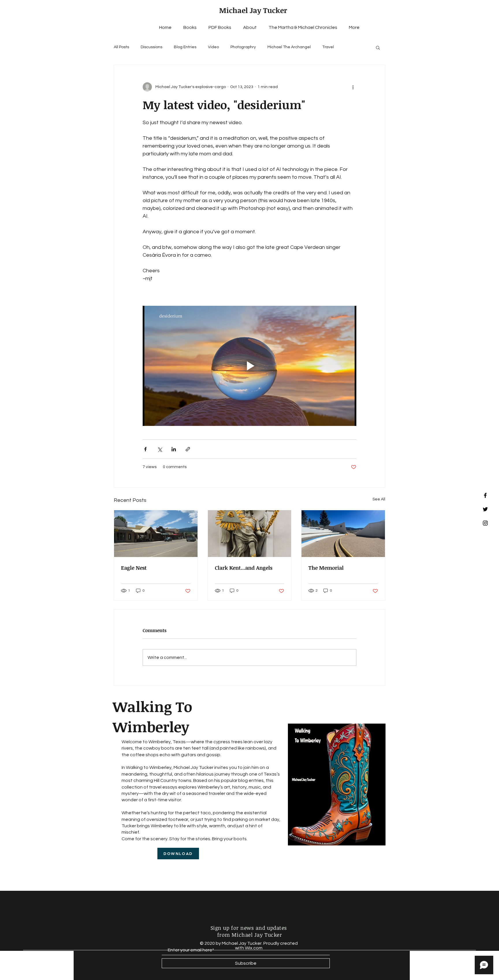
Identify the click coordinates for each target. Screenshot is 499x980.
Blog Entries (185, 47)
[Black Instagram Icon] (485, 523)
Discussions (151, 47)
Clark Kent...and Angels (243, 567)
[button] (378, 47)
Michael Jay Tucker (253, 10)
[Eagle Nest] (156, 533)
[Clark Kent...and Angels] (249, 533)
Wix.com (253, 948)
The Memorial (326, 567)
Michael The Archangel (289, 47)
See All (379, 499)
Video (213, 47)
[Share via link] (188, 449)
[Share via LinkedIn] (173, 449)
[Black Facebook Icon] (485, 495)
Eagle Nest (134, 567)
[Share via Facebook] (145, 449)
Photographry (243, 47)
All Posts (121, 47)
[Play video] (249, 366)
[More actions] (352, 86)
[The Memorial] (343, 533)
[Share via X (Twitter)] (159, 449)
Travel (328, 47)
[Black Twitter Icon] (485, 509)
